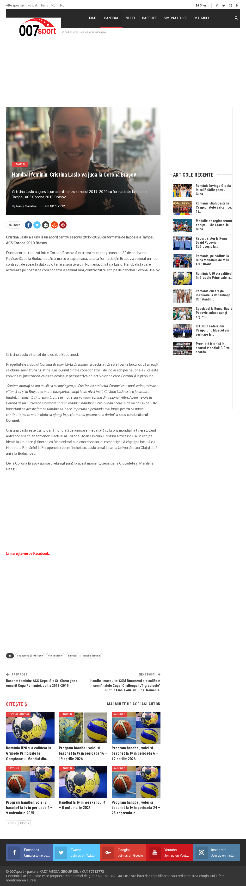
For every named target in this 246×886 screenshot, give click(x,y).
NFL (61, 5)
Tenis (44, 5)
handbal (72, 655)
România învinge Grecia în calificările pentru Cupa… (213, 190)
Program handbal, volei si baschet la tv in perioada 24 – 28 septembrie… (136, 808)
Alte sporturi (15, 5)
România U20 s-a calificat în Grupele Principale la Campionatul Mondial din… (28, 753)
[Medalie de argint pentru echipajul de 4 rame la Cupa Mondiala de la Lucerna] (182, 225)
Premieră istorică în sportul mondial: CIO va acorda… (213, 348)
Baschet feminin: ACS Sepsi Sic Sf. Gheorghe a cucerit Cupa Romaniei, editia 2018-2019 (42, 683)
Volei (130, 18)
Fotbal (32, 5)
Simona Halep (175, 18)
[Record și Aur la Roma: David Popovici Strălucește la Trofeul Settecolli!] (182, 243)
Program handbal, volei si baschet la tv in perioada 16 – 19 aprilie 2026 (83, 753)
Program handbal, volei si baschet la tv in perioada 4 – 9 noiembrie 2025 (29, 808)
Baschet (149, 18)
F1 (53, 5)
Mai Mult (202, 18)
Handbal (111, 18)
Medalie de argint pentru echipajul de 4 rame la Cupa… (214, 225)
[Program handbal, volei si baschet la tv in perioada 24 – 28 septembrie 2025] (136, 782)
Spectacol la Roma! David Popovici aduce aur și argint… (214, 313)
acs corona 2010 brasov (30, 655)
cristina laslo (55, 655)
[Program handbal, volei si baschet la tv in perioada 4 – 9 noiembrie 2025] (30, 782)
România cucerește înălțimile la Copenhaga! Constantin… (213, 295)
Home (92, 18)
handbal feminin (92, 655)
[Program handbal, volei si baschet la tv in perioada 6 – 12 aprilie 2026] (136, 728)
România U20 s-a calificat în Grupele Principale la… (214, 276)
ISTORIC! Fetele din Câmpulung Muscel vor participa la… (212, 330)
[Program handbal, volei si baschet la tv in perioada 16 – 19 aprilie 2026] (83, 728)
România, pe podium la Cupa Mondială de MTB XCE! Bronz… (212, 260)
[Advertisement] (123, 70)
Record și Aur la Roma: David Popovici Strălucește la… (212, 242)
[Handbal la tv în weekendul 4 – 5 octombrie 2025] (83, 782)
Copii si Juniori (18, 714)
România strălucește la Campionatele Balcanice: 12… (214, 207)
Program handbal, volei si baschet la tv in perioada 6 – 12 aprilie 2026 (135, 753)
